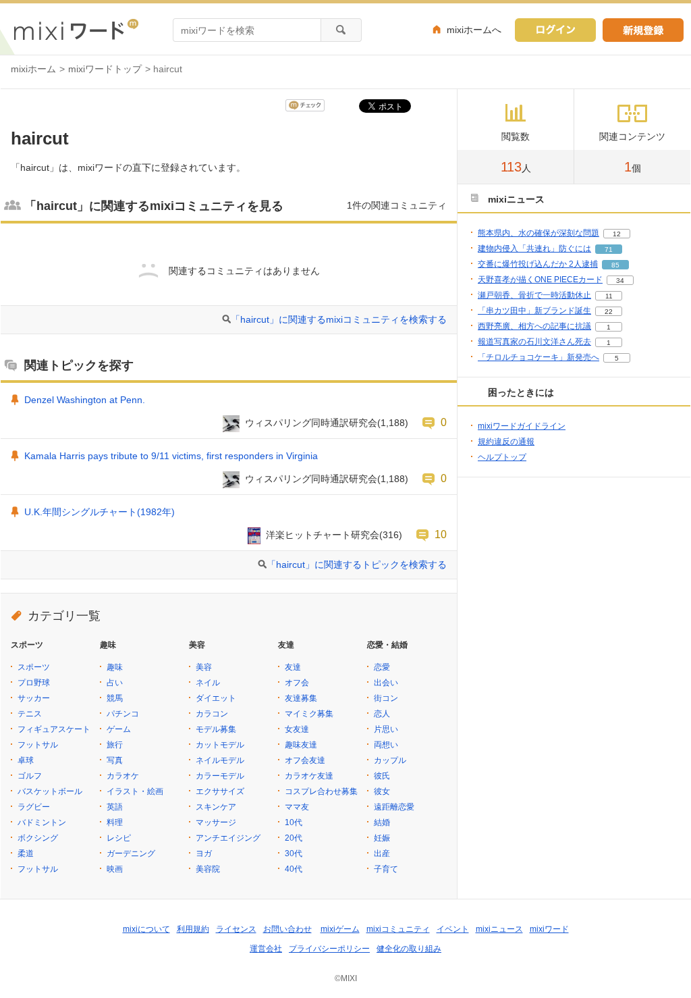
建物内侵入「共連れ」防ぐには (534, 248)
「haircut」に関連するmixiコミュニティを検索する (339, 319)
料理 (115, 822)
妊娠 (382, 838)
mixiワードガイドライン (521, 426)
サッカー (34, 698)
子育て (386, 869)
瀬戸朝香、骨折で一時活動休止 (534, 295)
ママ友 (297, 807)
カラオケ (123, 776)
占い (115, 682)
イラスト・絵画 (135, 791)
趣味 (115, 667)
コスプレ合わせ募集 (321, 791)
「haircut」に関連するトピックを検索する (357, 564)
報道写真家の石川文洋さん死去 (534, 341)
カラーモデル (220, 776)
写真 (115, 760)
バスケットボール (50, 791)
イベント (453, 929)
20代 (293, 838)
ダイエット (216, 698)
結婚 (382, 822)
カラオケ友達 (309, 776)
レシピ (119, 838)
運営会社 (266, 948)
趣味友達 (301, 745)
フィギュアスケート (54, 729)
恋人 (382, 713)
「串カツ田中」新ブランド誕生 (534, 310)
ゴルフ (30, 776)
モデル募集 (216, 729)
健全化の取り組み (409, 948)
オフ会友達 (305, 760)
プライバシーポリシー (329, 948)
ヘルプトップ (502, 457)
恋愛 (382, 667)
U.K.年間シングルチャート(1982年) (99, 511)
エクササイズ (220, 791)
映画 (115, 869)
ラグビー (34, 807)
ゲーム (119, 729)
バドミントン (42, 822)
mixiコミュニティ (398, 929)
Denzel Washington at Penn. (84, 399)
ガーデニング (131, 853)
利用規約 (193, 929)
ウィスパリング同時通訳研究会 (311, 422)
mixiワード (549, 929)
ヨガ (204, 853)
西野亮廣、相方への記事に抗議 (534, 326)
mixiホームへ (474, 29)
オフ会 (297, 682)
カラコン (212, 713)
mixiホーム (33, 68)
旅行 (115, 745)
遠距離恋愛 (394, 807)
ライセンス (236, 929)
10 (441, 534)
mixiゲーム (340, 929)
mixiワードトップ (105, 68)
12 (617, 234)
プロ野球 (34, 682)
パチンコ (123, 713)
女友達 (297, 729)
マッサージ (216, 822)
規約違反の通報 (506, 441)
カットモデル (220, 745)
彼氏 (382, 776)
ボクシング (38, 838)
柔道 (26, 853)
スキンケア (216, 807)
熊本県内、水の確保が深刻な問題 (538, 233)
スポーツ (34, 667)
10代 (293, 822)
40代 (293, 869)
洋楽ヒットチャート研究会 (322, 534)
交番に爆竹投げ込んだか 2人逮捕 (538, 264)
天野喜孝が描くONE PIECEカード (540, 279)
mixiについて (146, 929)
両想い (386, 745)
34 (620, 280)
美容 (204, 667)
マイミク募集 (309, 713)
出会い (386, 682)
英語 (115, 807)
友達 (293, 667)
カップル (390, 760)
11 (609, 296)
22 (609, 311)
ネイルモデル (220, 760)
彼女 (382, 791)
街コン (386, 698)
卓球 (26, 760)
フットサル (38, 745)
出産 (382, 853)
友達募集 (301, 698)
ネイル (208, 682)
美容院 (208, 869)
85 (615, 265)
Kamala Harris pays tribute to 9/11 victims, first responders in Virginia (171, 455)
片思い (386, 729)
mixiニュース (499, 929)
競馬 (115, 698)
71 (609, 249)
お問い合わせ (287, 929)
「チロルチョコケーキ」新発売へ (538, 357)
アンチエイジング (228, 838)
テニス (30, 713)
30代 (293, 853)
